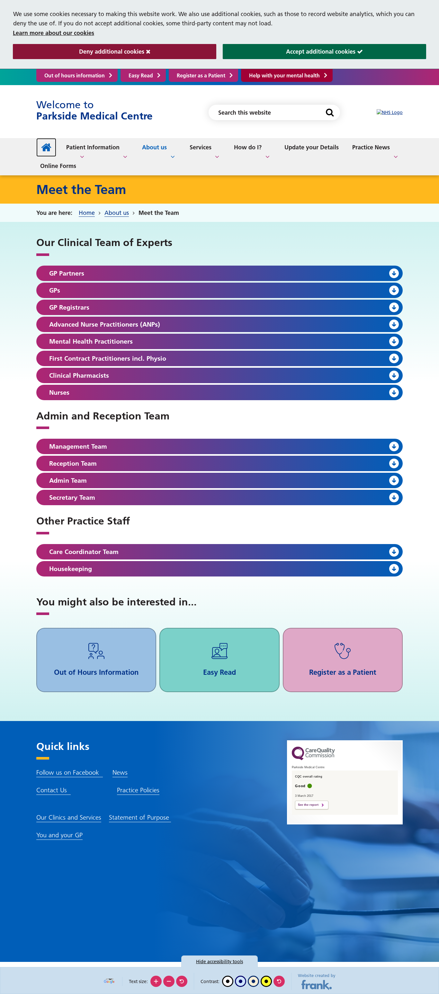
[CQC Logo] (313, 758)
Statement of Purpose (140, 817)
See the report (308, 804)
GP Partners (66, 273)
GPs (54, 290)
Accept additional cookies (290, 51)
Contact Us (53, 790)
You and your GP (59, 835)
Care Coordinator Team (84, 552)
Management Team (78, 446)
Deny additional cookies (79, 51)
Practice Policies (138, 790)
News (120, 772)
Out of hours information (74, 75)
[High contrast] (266, 981)
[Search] (329, 112)
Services (200, 147)
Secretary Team (72, 497)
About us (154, 147)
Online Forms (58, 166)
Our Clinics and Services (68, 817)
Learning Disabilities (347, 146)
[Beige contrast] (253, 981)
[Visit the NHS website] (390, 112)
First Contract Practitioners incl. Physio (107, 358)
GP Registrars (69, 307)
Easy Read (141, 75)
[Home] (46, 147)
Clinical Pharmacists (79, 375)
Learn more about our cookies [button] (53, 33)
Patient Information (93, 147)
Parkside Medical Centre (94, 110)
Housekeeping (70, 569)
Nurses (59, 392)
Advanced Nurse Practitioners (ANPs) (104, 324)
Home (87, 212)
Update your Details (311, 147)
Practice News (371, 147)
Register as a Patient (201, 75)
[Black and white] (227, 981)
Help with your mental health (284, 75)
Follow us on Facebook (69, 772)
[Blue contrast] (240, 981)
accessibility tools (219, 961)
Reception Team (73, 463)
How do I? (248, 147)
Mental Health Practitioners (91, 341)
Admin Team (68, 480)
